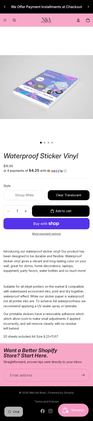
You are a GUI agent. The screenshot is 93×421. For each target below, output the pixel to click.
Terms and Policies (46, 401)
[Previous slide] (5, 7)
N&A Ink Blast (37, 392)
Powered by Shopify (61, 392)
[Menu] (5, 20)
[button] (46, 170)
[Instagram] (50, 411)
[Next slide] (88, 7)
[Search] (14, 20)
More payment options (46, 233)
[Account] (78, 20)
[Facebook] (42, 411)
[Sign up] (83, 375)
